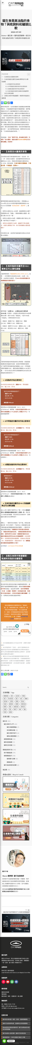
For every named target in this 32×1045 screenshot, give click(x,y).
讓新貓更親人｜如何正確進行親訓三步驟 (14, 1037)
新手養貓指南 (8, 753)
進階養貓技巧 (8, 756)
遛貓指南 (9, 762)
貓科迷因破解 (19, 36)
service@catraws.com (18, 1008)
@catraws (14, 1006)
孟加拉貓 (17, 696)
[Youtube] (8, 982)
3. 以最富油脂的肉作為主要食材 (14, 89)
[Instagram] (3, 982)
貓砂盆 (15, 709)
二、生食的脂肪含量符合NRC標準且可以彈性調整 (15, 80)
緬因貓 (17, 704)
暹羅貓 (26, 698)
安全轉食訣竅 (11, 730)
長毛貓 (5, 712)
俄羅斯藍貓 (6, 696)
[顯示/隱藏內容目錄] (28, 74)
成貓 (16, 698)
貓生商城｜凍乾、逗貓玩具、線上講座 (12, 996)
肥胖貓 (5, 706)
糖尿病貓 (11, 704)
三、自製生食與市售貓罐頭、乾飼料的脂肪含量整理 (16, 97)
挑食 (21, 698)
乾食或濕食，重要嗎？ (19, 205)
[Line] (12, 982)
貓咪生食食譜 (8, 745)
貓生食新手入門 (9, 724)
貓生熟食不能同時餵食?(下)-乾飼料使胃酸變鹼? (16, 912)
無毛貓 (22, 701)
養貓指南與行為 (8, 750)
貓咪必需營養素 (12, 736)
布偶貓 (23, 696)
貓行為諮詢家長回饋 (10, 765)
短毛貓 (5, 704)
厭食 (12, 696)
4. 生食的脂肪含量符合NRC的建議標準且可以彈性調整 (16, 92)
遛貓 (25, 709)
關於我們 (4, 955)
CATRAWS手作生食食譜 (15, 546)
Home (3, 36)
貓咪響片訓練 (11, 759)
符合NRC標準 (22, 139)
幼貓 (4, 698)
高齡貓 (10, 712)
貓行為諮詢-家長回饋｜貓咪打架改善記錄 (14, 1033)
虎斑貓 (5, 709)
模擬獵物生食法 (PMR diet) (19, 274)
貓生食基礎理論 (12, 727)
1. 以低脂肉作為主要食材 (12, 84)
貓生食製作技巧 (12, 733)
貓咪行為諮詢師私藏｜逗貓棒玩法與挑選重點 (15, 1023)
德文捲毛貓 (10, 698)
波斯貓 (17, 701)
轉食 (20, 709)
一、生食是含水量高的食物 (11, 77)
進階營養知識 (8, 739)
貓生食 (10, 36)
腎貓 (10, 706)
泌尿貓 (11, 701)
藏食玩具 (23, 706)
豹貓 (10, 709)
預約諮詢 (4, 994)
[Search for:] (16, 687)
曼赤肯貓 (5, 701)
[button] (2, 2)
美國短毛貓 (23, 704)
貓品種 (5, 770)
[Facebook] (16, 982)
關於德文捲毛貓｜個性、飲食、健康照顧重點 (15, 1019)
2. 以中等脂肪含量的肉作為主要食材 (16, 86)
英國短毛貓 (16, 706)
